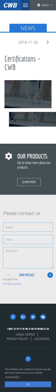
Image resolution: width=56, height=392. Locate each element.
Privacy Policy (17, 339)
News (28, 28)
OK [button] (28, 384)
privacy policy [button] (12, 376)
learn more (29, 182)
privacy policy (12, 284)
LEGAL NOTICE (25, 334)
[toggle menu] (25, 5)
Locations (41, 339)
